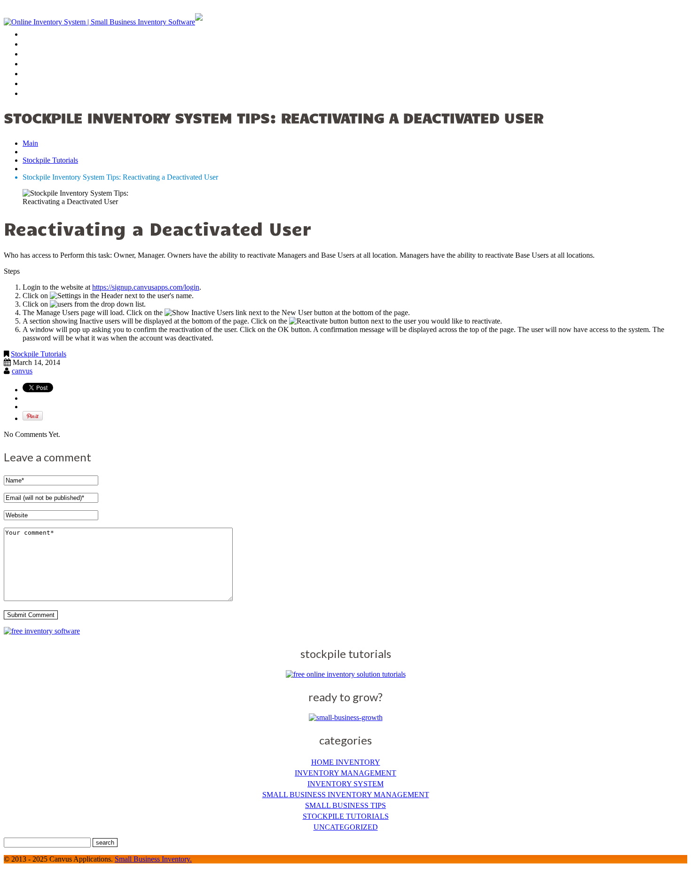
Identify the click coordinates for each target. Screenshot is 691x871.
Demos (37, 44)
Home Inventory (345, 762)
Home (35, 35)
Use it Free (50, 54)
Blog (32, 64)
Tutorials (44, 74)
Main (30, 143)
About (36, 94)
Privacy (40, 84)
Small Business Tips (345, 805)
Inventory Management (345, 773)
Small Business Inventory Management (345, 795)
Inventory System (345, 784)
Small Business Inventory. (153, 859)
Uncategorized (346, 827)
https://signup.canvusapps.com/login (145, 287)
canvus (22, 371)
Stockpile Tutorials (50, 160)
